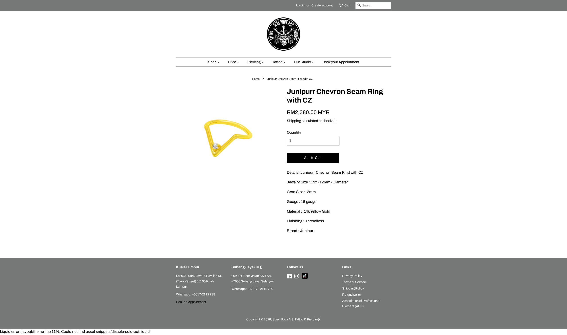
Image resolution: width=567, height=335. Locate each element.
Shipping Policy (353, 288)
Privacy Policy (352, 276)
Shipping (294, 121)
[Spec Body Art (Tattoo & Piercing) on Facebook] (289, 277)
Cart (347, 5)
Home (256, 78)
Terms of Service (354, 282)
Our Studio (303, 62)
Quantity (294, 132)
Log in (300, 5)
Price (232, 62)
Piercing (254, 62)
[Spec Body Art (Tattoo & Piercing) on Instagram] (296, 277)
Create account (322, 5)
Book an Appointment (191, 302)
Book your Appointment (340, 62)
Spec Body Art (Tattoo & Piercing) (296, 319)
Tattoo (277, 62)
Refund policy (351, 294)
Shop (212, 62)
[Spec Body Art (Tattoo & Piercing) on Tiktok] (305, 277)
